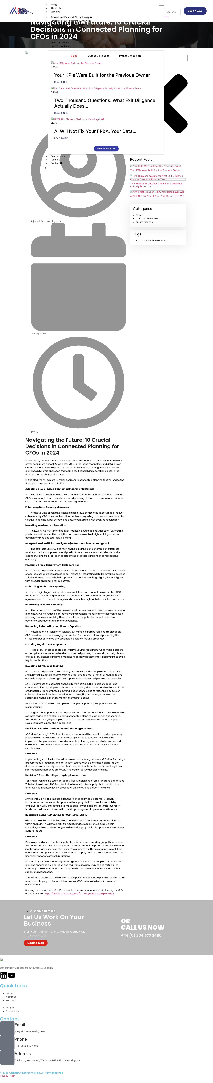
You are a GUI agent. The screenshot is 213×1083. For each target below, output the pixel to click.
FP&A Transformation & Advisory (68, 27)
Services (55, 11)
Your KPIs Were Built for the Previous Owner (102, 75)
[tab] (74, 56)
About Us (56, 8)
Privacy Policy (8, 1075)
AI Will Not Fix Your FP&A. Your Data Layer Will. (157, 196)
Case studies (58, 156)
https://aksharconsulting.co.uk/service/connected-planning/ (79, 893)
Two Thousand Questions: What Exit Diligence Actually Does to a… (156, 185)
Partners (55, 159)
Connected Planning (147, 218)
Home (54, 4)
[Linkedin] (3, 975)
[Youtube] (11, 975)
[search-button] (166, 17)
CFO (144, 240)
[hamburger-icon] (161, 4)
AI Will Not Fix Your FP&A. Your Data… (95, 131)
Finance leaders (157, 240)
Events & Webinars (61, 46)
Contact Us (57, 163)
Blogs (139, 215)
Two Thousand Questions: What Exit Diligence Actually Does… (104, 103)
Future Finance (144, 222)
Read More (61, 82)
